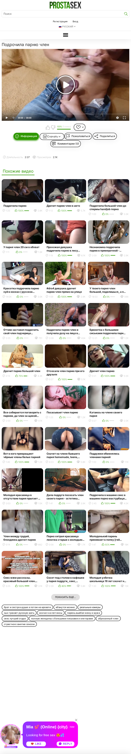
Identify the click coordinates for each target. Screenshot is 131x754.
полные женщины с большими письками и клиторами (62, 618)
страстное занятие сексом (19, 624)
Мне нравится (48, 127)
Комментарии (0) (68, 143)
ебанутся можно (65, 607)
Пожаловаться (80, 136)
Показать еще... (65, 597)
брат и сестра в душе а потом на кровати (27, 607)
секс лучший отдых (15, 618)
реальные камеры (90, 607)
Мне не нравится (53, 127)
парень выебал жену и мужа (83, 612)
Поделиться (107, 136)
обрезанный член (108, 618)
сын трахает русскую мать (19, 612)
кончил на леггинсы (50, 612)
